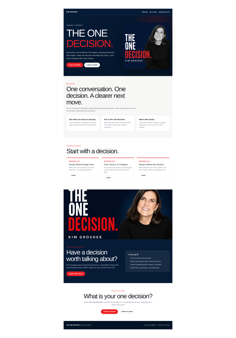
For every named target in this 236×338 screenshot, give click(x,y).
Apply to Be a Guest (76, 274)
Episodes (145, 12)
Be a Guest (153, 12)
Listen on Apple (92, 65)
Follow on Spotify (109, 311)
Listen (73, 175)
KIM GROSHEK (72, 12)
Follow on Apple (127, 311)
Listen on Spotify (75, 65)
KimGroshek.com (164, 12)
